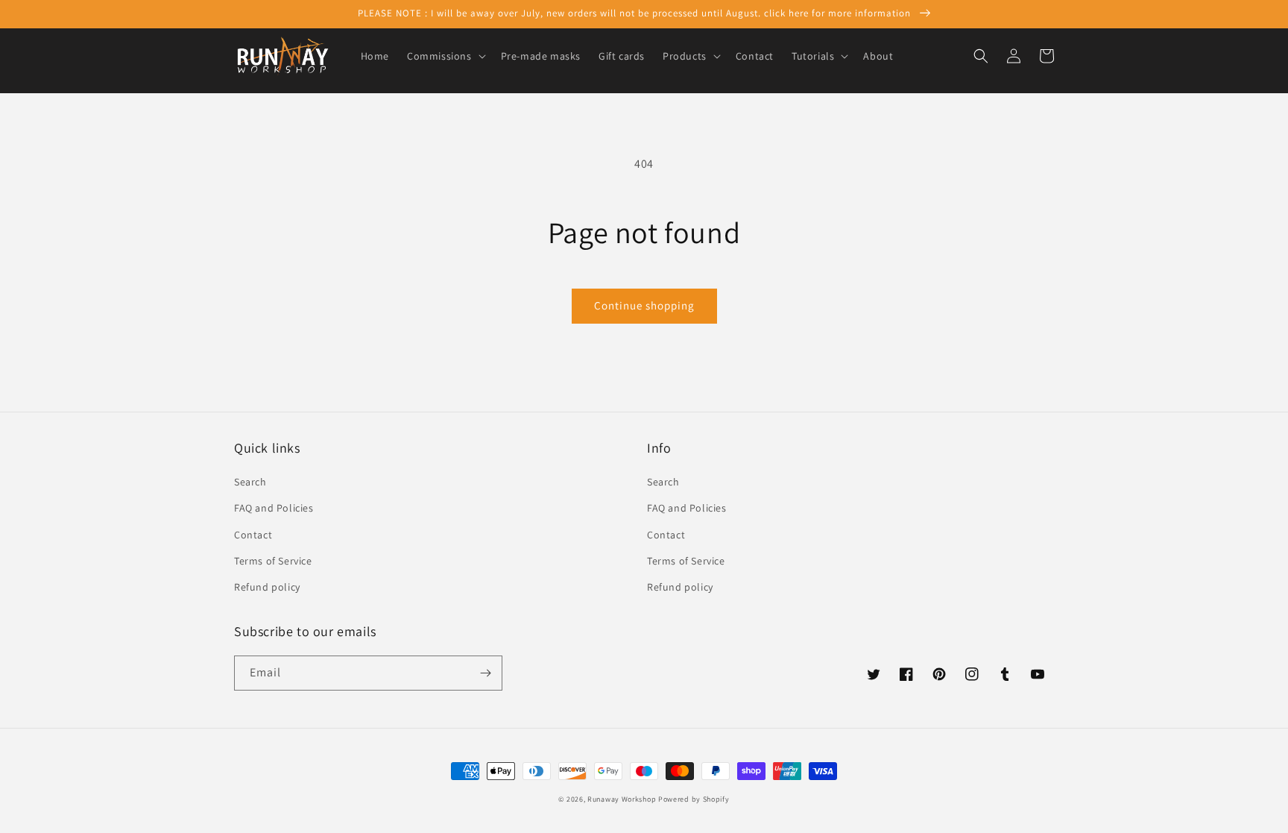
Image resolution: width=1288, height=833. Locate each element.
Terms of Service (273, 561)
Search (250, 481)
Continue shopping (644, 305)
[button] (445, 56)
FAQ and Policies (274, 508)
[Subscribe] (485, 673)
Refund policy (267, 587)
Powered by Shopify (694, 799)
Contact (253, 534)
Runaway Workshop (621, 799)
